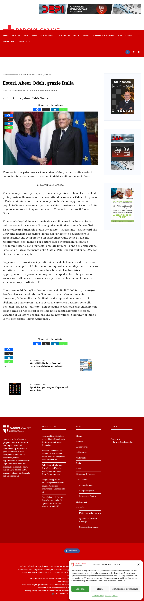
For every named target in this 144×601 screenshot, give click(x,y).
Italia (76, 35)
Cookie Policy (98, 596)
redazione (14, 75)
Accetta (80, 588)
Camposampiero (86, 491)
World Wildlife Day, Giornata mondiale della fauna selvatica (47, 363)
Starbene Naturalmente (89, 527)
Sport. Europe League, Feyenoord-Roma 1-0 (49, 387)
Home (6, 35)
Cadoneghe (64, 35)
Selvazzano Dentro (87, 496)
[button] (138, 564)
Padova (16, 35)
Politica (47, 75)
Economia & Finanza (103, 35)
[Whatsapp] (63, 109)
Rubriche (24, 41)
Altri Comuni (125, 35)
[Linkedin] (55, 109)
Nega (100, 588)
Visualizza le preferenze (125, 588)
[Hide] (5, 132)
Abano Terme (30, 35)
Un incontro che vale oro (90, 513)
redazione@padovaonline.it (123, 442)
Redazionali (9, 41)
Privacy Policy (111, 596)
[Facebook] (127, 52)
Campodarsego (86, 485)
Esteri (86, 35)
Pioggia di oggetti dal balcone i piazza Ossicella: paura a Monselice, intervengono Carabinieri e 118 (53, 486)
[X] (46, 109)
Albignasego (47, 35)
